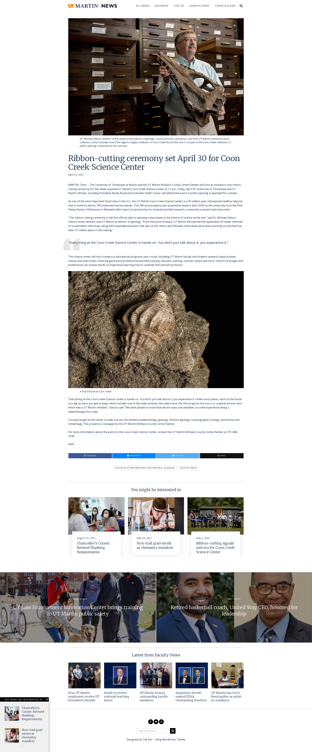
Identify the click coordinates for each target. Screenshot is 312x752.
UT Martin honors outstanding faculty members (154, 696)
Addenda (161, 5)
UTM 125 (178, 5)
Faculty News (188, 468)
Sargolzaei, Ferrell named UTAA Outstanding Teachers (191, 696)
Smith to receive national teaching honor (116, 696)
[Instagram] (161, 721)
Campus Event (199, 5)
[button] (173, 731)
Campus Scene (225, 5)
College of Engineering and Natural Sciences (145, 468)
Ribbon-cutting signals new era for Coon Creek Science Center (215, 547)
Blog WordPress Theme (170, 739)
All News (142, 5)
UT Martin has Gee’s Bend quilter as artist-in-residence (226, 696)
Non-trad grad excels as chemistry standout (155, 545)
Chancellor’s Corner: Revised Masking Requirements (93, 547)
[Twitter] (156, 721)
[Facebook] (150, 721)
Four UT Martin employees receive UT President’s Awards (83, 696)
